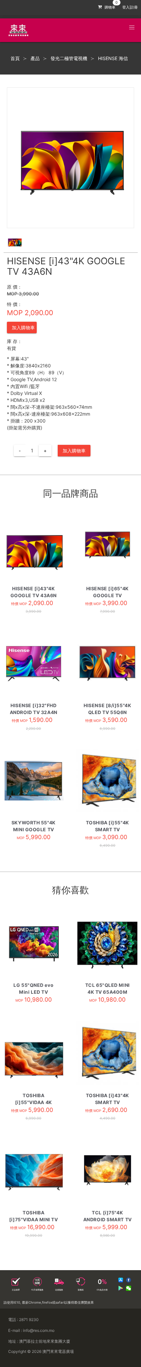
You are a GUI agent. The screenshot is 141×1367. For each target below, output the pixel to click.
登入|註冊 (130, 7)
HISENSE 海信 (113, 58)
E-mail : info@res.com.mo (31, 1330)
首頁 (15, 58)
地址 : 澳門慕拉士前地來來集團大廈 (39, 1341)
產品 (35, 58)
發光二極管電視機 (68, 58)
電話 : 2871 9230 (23, 1319)
